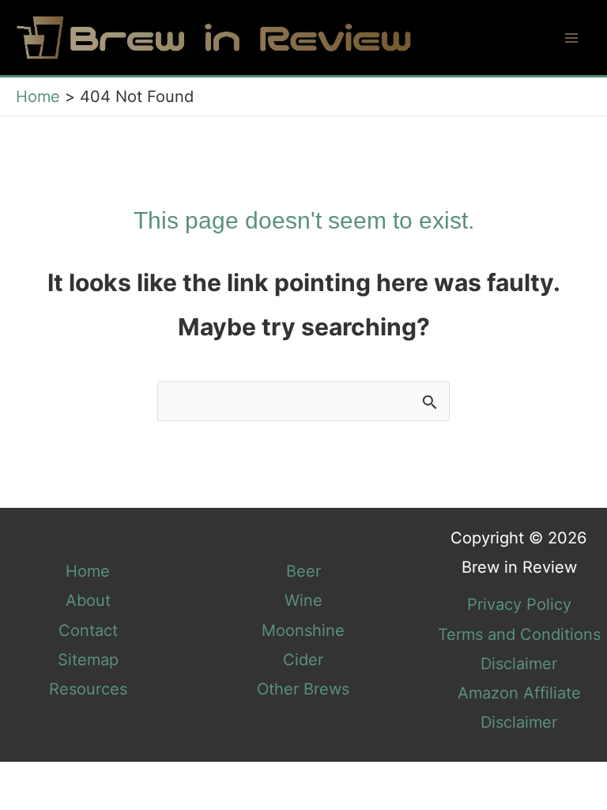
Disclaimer (519, 663)
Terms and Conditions (519, 634)
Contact (88, 630)
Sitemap (88, 659)
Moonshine (303, 630)
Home (88, 571)
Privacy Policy (519, 604)
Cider (303, 659)
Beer (303, 571)
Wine (303, 600)
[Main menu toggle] (571, 38)
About (88, 600)
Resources (88, 688)
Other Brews (303, 688)
